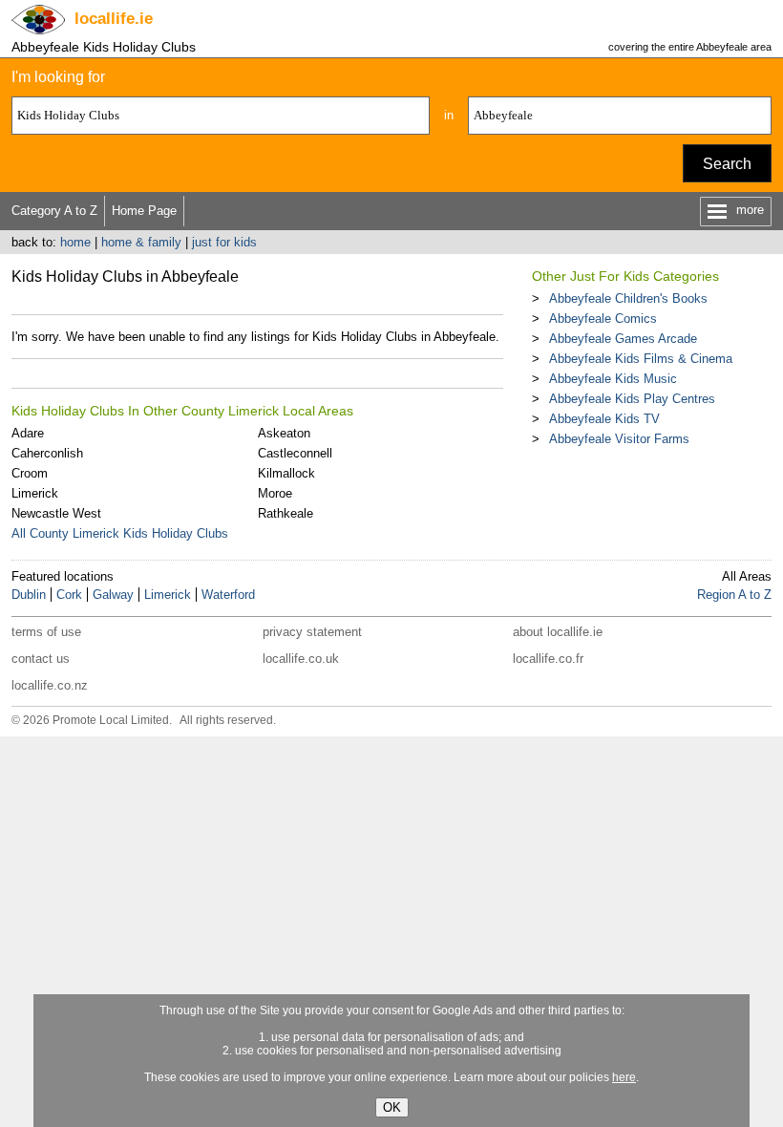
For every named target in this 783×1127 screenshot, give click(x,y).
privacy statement (312, 632)
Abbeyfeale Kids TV (604, 419)
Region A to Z (734, 594)
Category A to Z (54, 210)
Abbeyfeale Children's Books (628, 298)
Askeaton (284, 433)
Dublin (28, 594)
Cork (69, 594)
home (75, 242)
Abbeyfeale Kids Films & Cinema (640, 358)
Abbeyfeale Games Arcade (623, 338)
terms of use (46, 632)
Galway (113, 594)
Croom (29, 473)
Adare (27, 433)
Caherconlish (47, 453)
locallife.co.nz (49, 685)
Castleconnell (295, 453)
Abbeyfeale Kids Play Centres (632, 399)
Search (727, 164)
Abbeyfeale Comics (603, 318)
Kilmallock (286, 473)
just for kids (224, 242)
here (624, 1077)
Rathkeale (285, 513)
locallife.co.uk (301, 658)
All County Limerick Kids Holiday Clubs (119, 533)
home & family (141, 242)
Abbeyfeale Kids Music (613, 379)
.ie (113, 19)
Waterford (228, 594)
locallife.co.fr (548, 658)
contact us (40, 658)
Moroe (275, 493)
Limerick (34, 493)
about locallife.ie (558, 632)
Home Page (144, 210)
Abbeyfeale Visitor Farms (619, 439)
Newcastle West (56, 513)
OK (392, 1107)
